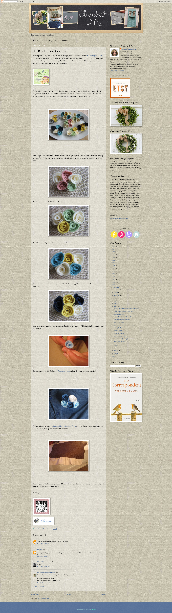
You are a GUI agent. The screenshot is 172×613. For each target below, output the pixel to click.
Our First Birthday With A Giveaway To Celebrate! (127, 308)
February (116, 350)
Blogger (94, 609)
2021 (113, 257)
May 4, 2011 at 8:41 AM (43, 567)
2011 (113, 285)
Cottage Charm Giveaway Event (64, 426)
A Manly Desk (117, 328)
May (115, 306)
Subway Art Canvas (119, 333)
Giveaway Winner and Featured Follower (124, 311)
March (116, 348)
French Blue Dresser (119, 314)
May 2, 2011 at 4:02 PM (43, 544)
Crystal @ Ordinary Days (44, 539)
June (115, 303)
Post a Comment (39, 586)
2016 (113, 271)
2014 (113, 276)
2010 (113, 357)
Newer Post (35, 594)
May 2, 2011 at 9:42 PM (43, 556)
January (116, 353)
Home (35, 40)
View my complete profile (117, 70)
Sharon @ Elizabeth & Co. (45, 529)
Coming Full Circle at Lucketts (122, 319)
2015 (113, 274)
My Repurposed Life (94, 55)
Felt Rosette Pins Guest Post (121, 336)
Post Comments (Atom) (44, 598)
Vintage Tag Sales (49, 40)
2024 (113, 249)
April (115, 345)
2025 (113, 246)
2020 (113, 260)
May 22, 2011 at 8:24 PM (43, 583)
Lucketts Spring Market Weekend (122, 317)
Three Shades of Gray (119, 341)
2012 (113, 282)
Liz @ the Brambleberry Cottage (46, 572)
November (117, 290)
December (117, 287)
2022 (113, 254)
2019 (113, 263)
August (116, 298)
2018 (113, 265)
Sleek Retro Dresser (119, 322)
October (116, 292)
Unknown (39, 549)
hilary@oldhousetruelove (44, 562)
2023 (113, 252)
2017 (113, 268)
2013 (113, 279)
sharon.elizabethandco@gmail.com (119, 218)
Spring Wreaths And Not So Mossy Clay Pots (125, 325)
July (115, 301)
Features (64, 40)
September (117, 295)
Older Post (102, 594)
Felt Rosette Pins (118, 330)
